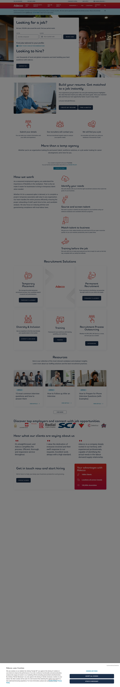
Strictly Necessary (91, 681)
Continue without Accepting (113, 665)
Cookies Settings (92, 671)
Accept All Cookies (91, 676)
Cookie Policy (53, 681)
